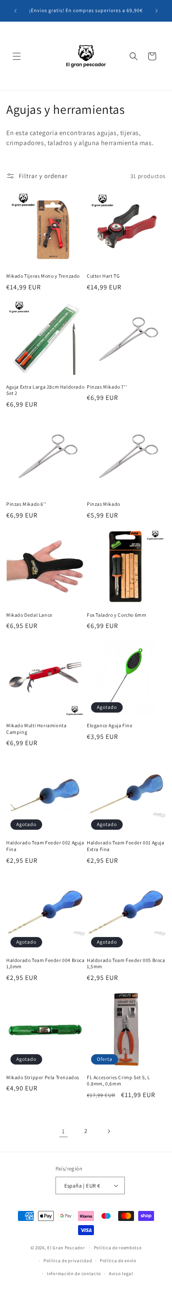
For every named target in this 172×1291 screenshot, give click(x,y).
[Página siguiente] (108, 1131)
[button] (17, 56)
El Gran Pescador (66, 1248)
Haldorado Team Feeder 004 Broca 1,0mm (45, 963)
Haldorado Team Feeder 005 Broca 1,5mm (126, 963)
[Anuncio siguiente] (156, 11)
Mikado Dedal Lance (29, 615)
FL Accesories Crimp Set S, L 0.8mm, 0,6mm (118, 1080)
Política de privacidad (67, 1260)
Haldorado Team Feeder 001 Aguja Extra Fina (125, 845)
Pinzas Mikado (103, 504)
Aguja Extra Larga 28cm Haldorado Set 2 (45, 390)
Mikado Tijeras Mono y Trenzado (43, 276)
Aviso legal (121, 1273)
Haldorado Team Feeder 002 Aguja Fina (45, 845)
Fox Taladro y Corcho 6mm (116, 615)
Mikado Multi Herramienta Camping (36, 728)
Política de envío (118, 1260)
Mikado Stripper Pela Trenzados (42, 1077)
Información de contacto (74, 1273)
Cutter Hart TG (103, 276)
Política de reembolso (118, 1248)
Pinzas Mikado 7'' (107, 387)
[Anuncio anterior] (15, 11)
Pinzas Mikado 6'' (26, 504)
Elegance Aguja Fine (109, 725)
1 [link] (63, 1131)
